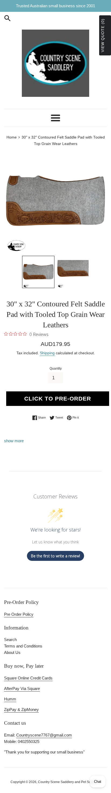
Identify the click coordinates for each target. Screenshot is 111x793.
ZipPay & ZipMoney (21, 709)
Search (10, 639)
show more (14, 440)
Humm (10, 699)
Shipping (47, 353)
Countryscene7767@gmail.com (44, 735)
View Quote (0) (102, 35)
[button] (38, 272)
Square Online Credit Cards (28, 678)
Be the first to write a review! (55, 555)
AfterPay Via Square (22, 688)
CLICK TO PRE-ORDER (57, 398)
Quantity (56, 368)
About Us (12, 652)
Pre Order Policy (18, 614)
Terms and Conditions (23, 646)
